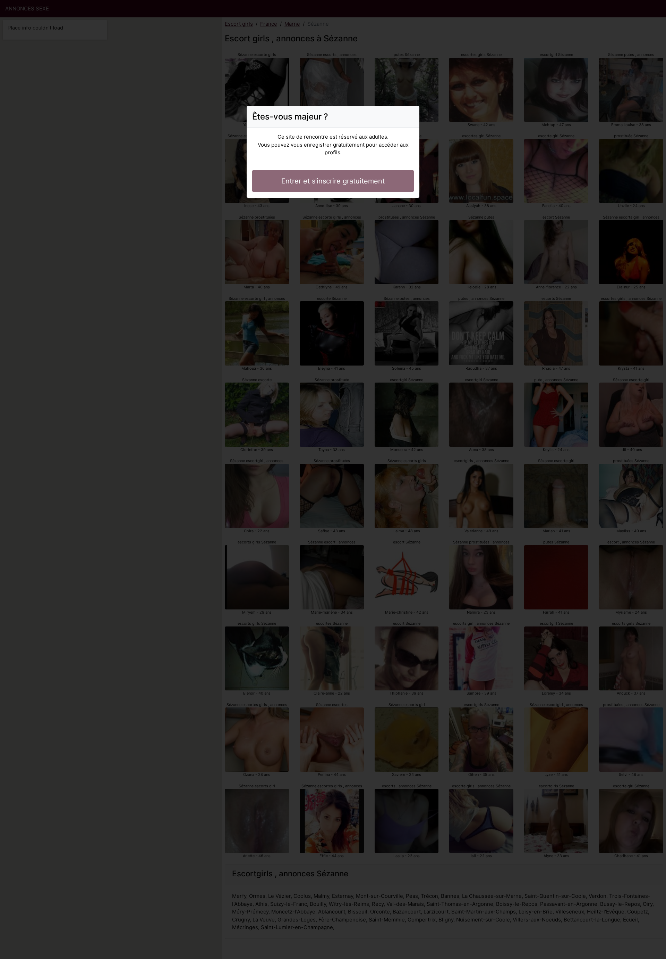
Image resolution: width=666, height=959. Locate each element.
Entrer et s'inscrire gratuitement (333, 181)
